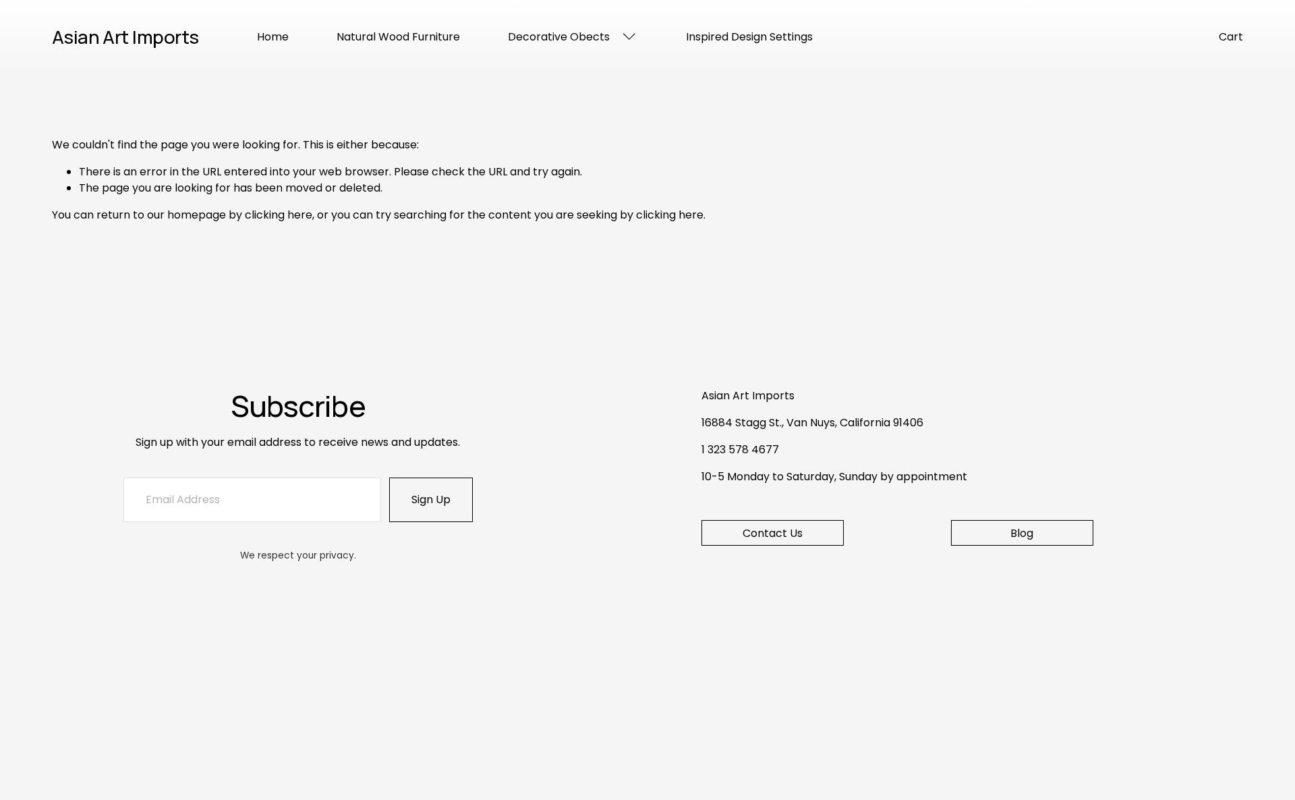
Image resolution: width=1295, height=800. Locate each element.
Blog (1021, 533)
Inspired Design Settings (749, 37)
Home (273, 37)
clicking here (278, 215)
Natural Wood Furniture (398, 37)
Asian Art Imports (125, 36)
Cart (1231, 37)
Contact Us (773, 533)
